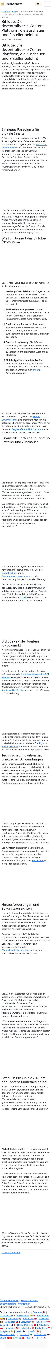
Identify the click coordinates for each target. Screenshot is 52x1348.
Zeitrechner (38, 860)
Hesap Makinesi (25, 1324)
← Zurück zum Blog (11, 1252)
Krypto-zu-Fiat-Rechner (13, 690)
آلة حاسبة (24, 1334)
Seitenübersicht (8, 1303)
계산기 (39, 1337)
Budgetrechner (9, 572)
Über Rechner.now (9, 1300)
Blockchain (41, 144)
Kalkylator (5, 1331)
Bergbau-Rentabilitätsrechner (27, 429)
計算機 (3, 1337)
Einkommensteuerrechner (15, 576)
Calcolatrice (6, 1315)
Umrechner (24, 1303)
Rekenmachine (7, 1334)
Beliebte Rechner (29, 1300)
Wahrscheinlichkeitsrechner (16, 950)
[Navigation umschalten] (47, 4)
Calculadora (23, 1315)
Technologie (8, 147)
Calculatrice (6, 1324)
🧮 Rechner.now (11, 4)
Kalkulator (44, 1324)
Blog (14, 11)
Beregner (37, 1312)
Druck (23, 597)
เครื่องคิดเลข (40, 1334)
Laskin (19, 1331)
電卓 (28, 1337)
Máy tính (31, 1331)
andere (36, 369)
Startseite (6, 11)
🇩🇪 (38, 4)
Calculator (13, 1318)
